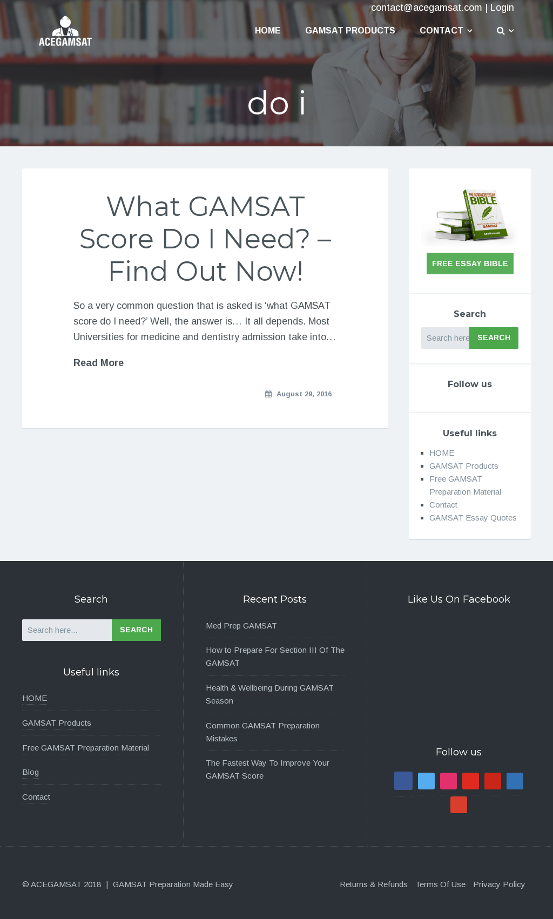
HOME (441, 452)
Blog (30, 771)
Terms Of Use (440, 884)
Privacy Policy (499, 884)
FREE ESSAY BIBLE (470, 263)
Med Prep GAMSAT (241, 625)
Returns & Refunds (374, 884)
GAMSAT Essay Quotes (473, 517)
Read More (98, 362)
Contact (441, 30)
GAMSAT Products (350, 30)
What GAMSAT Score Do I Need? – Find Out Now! (205, 239)
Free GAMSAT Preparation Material (85, 747)
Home (268, 30)
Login (502, 7)
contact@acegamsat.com (426, 7)
